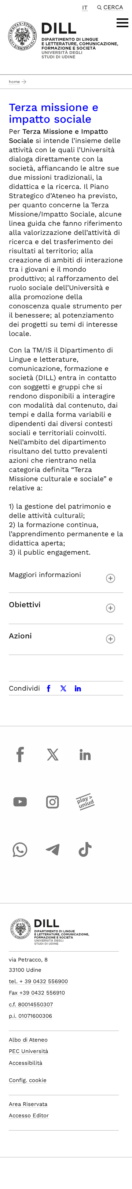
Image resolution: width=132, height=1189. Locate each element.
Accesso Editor (29, 1115)
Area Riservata (28, 1104)
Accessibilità (25, 1063)
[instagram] (52, 809)
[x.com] (52, 761)
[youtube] (20, 809)
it (85, 7)
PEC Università (28, 1051)
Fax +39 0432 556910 (37, 992)
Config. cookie (28, 1080)
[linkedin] (85, 761)
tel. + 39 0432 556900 (38, 981)
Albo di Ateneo (28, 1039)
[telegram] (52, 856)
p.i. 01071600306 (30, 1016)
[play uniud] (85, 809)
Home (14, 81)
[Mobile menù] (122, 23)
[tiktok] (85, 856)
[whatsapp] (20, 856)
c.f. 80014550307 (31, 1004)
